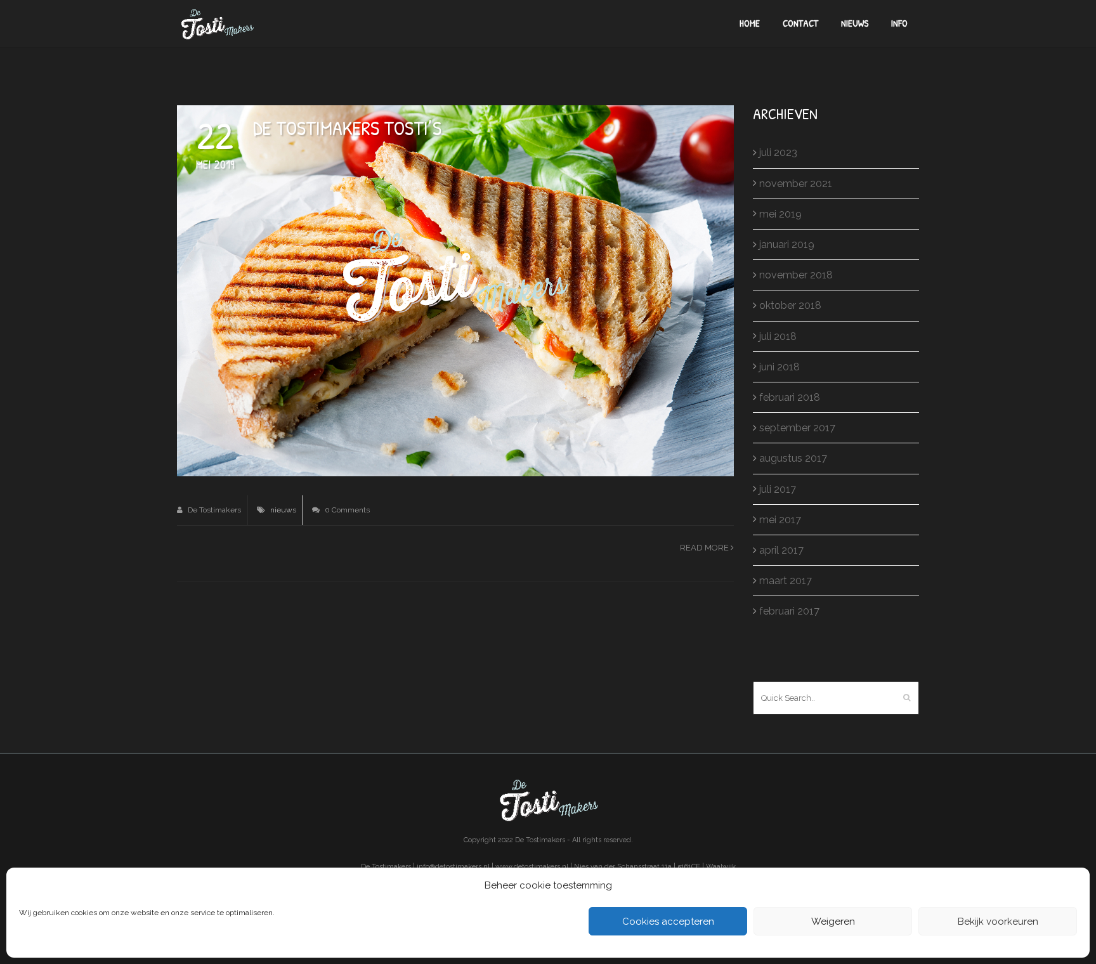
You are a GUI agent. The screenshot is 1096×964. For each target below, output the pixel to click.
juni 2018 (779, 367)
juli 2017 (777, 489)
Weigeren (833, 921)
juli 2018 (778, 336)
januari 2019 (786, 244)
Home (750, 23)
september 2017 (797, 428)
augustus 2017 (793, 458)
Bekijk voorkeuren (998, 921)
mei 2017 (780, 520)
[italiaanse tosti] (455, 290)
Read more (705, 547)
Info (899, 23)
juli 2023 (778, 153)
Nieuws (854, 23)
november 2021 (795, 184)
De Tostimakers (213, 509)
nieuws (283, 509)
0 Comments (346, 509)
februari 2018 (789, 397)
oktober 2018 (790, 305)
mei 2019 (780, 214)
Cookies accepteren (668, 921)
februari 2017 (789, 611)
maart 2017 (785, 581)
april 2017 (781, 550)
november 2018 (796, 275)
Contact (800, 23)
